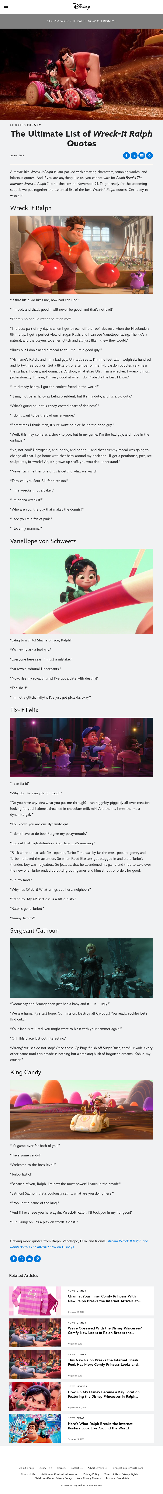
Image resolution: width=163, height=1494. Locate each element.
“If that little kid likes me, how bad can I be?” (45, 300)
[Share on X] (134, 155)
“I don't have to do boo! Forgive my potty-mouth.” (48, 834)
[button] (6, 7)
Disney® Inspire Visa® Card (127, 1468)
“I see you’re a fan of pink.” (31, 519)
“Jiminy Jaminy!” (22, 918)
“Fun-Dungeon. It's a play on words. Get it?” (44, 1222)
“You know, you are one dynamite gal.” (40, 824)
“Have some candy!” (25, 1155)
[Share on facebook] (126, 155)
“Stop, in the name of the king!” (34, 1203)
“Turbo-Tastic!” (21, 1174)
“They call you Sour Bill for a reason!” (39, 481)
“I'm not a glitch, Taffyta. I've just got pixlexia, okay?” (50, 697)
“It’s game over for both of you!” (35, 1146)
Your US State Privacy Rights (121, 1474)
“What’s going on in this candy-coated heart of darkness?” (54, 406)
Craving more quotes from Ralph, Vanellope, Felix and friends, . (79, 1244)
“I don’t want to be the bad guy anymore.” (42, 415)
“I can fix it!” (20, 784)
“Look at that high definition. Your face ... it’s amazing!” (52, 843)
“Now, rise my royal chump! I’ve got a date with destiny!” (54, 678)
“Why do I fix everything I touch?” (36, 793)
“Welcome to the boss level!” (33, 1165)
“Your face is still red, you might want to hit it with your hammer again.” (66, 1029)
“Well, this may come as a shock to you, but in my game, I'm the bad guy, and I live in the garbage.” (79, 437)
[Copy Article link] (149, 155)
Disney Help (45, 1468)
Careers (61, 1468)
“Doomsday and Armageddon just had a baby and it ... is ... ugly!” (60, 1004)
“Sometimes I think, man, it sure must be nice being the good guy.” (62, 425)
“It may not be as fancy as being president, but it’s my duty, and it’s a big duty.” (71, 396)
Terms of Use (28, 1474)
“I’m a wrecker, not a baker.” (32, 490)
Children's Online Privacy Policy (53, 1478)
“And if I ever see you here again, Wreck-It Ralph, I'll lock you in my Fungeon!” (71, 1212)
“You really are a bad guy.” (31, 650)
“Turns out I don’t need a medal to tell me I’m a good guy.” (56, 350)
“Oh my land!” (21, 880)
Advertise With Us (97, 1468)
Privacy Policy (91, 1474)
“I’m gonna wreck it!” (26, 500)
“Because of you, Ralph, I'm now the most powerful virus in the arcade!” (65, 1184)
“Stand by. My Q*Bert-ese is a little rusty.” (43, 899)
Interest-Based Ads (117, 1478)
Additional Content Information (59, 1474)
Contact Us (77, 1468)
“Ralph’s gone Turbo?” (27, 909)
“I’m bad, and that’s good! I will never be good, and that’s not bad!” (61, 309)
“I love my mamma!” (26, 528)
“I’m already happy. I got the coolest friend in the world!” (54, 387)
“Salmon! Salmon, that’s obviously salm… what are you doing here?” (62, 1193)
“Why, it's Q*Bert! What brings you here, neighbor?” (50, 890)
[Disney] (81, 6)
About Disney (26, 1468)
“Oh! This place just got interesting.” (38, 1038)
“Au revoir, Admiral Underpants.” (35, 669)
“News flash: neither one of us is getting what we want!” (53, 471)
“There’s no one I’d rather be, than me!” (41, 319)
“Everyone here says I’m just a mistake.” (41, 659)
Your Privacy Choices (89, 1478)
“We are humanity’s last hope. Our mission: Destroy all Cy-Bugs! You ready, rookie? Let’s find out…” (79, 1016)
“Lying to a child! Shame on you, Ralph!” (41, 640)
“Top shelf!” (19, 688)
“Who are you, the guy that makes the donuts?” (47, 509)
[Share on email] (141, 155)
